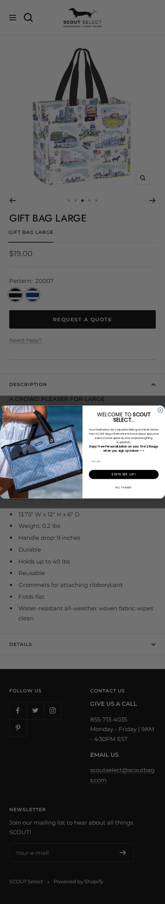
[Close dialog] (160, 410)
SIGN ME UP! (124, 474)
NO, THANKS (124, 487)
